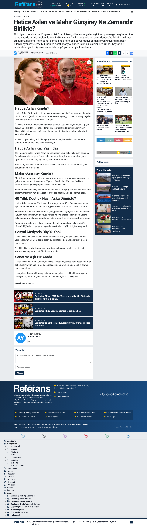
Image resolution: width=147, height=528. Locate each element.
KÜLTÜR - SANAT (18, 466)
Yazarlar (11, 474)
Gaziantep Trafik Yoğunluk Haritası (118, 413)
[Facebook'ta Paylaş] (107, 53)
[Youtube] (118, 394)
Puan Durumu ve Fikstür (26, 417)
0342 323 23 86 (62, 392)
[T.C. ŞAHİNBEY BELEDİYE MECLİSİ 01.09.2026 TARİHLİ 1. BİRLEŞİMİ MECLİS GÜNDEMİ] (105, 69)
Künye (10, 488)
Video (10, 471)
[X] (106, 394)
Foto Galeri (12, 468)
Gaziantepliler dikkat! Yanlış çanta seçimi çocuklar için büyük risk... (123, 100)
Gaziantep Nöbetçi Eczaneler (28, 413)
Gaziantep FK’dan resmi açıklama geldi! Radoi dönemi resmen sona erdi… (123, 128)
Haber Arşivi (111, 417)
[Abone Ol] (131, 53)
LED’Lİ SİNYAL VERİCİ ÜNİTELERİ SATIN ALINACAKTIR (123, 77)
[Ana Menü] (132, 11)
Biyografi (11, 482)
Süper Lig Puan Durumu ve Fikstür (25, 507)
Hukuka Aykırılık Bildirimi (51, 425)
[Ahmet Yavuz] (20, 338)
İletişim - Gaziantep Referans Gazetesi (74, 425)
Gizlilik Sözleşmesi (33, 425)
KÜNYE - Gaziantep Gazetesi (24, 427)
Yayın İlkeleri (53, 427)
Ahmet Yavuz (34, 336)
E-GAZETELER (113, 11)
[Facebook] (102, 394)
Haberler (17, 17)
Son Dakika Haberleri (84, 417)
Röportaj (11, 479)
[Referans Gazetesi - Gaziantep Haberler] (28, 4)
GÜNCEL (25, 11)
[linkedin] (128, 436)
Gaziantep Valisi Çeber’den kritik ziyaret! (103, 127)
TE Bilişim (129, 427)
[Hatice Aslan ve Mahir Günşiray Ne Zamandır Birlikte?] (53, 81)
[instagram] (65, 436)
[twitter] (44, 436)
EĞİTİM (14, 463)
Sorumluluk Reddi (41, 427)
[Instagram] (110, 394)
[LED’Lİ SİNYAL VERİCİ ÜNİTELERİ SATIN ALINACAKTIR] (123, 69)
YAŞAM (26, 17)
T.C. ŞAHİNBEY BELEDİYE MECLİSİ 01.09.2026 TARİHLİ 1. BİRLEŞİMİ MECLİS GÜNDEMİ (104, 79)
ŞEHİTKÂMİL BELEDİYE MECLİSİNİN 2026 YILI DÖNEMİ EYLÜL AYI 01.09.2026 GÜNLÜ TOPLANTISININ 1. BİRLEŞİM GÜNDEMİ (104, 104)
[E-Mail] (29, 341)
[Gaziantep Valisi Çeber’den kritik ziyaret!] (105, 119)
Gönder (20, 373)
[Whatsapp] (122, 394)
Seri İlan (11, 477)
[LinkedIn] (114, 394)
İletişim (10, 490)
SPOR (61, 11)
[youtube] (86, 436)
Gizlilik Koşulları (19, 425)
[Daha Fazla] (119, 53)
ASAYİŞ (17, 11)
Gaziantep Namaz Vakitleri (86, 413)
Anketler (11, 485)
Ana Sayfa (11, 441)
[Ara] (132, 4)
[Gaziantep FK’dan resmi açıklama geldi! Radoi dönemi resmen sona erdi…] (123, 119)
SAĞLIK (69, 11)
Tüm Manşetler (52, 417)
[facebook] (23, 436)
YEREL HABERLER (82, 11)
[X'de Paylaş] (111, 53)
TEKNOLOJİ (16, 457)
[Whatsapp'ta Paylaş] (115, 53)
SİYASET (35, 11)
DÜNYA (44, 11)
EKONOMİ (53, 11)
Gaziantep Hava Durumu (56, 413)
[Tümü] (131, 61)
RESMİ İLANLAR (99, 11)
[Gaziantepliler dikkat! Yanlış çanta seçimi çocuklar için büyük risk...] (123, 91)
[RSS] (126, 394)
